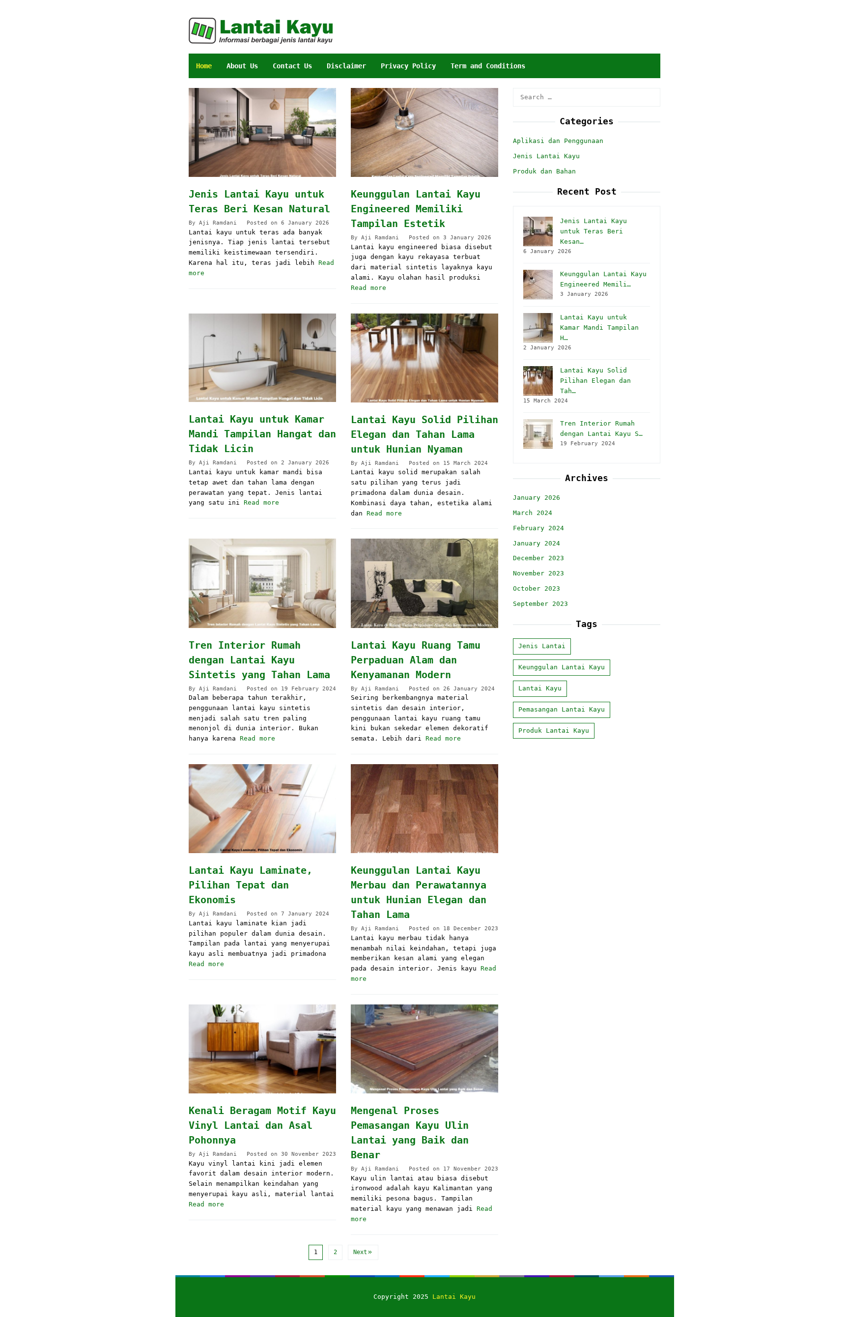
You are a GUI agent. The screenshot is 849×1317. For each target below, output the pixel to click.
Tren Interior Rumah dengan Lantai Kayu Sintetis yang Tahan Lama (259, 660)
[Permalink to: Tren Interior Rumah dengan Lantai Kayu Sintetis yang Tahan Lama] (262, 583)
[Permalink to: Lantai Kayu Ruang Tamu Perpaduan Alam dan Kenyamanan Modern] (424, 583)
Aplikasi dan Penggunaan (558, 141)
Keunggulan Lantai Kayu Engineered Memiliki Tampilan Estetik (416, 208)
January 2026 (536, 498)
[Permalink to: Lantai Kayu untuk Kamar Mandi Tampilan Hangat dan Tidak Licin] (262, 358)
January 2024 (536, 543)
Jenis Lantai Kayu (546, 156)
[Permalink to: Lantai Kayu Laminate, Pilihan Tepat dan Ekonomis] (262, 808)
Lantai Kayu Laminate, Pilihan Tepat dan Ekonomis (250, 885)
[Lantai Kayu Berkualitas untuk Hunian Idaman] (261, 30)
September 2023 (540, 603)
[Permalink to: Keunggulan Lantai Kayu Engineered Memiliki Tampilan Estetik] (424, 132)
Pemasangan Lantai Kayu (561, 709)
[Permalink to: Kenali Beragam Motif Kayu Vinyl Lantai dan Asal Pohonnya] (262, 1048)
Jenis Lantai (542, 646)
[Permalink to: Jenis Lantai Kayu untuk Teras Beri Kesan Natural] (262, 132)
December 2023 (538, 558)
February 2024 (538, 528)
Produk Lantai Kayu (553, 730)
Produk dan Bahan (544, 171)
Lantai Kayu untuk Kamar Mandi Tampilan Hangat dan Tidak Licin (262, 434)
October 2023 (536, 588)
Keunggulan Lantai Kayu (561, 667)
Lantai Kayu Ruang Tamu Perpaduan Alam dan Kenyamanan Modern (416, 660)
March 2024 (532, 512)
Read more (368, 287)
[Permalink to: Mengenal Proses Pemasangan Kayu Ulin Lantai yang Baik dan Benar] (424, 1048)
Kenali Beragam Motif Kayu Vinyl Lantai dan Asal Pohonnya (262, 1125)
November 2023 (538, 573)
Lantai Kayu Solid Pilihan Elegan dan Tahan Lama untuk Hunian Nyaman (424, 434)
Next (360, 1252)
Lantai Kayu (540, 688)
